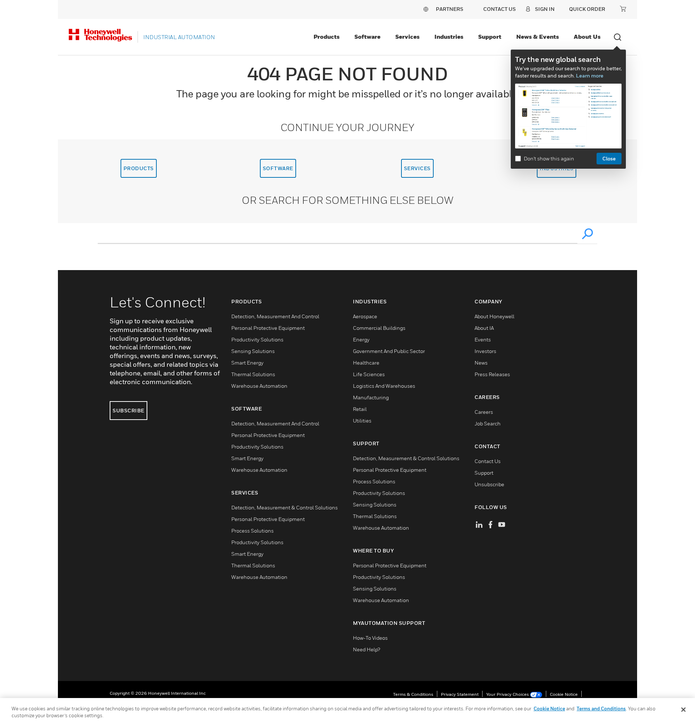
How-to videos (370, 638)
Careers (484, 412)
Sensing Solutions (253, 351)
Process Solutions (252, 530)
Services (407, 36)
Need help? (366, 649)
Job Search (488, 423)
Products (326, 36)
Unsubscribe (489, 484)
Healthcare (366, 363)
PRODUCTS (138, 168)
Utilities (362, 420)
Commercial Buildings (379, 328)
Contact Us (488, 461)
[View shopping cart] (623, 8)
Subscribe (128, 410)
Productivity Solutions (257, 339)
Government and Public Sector (389, 351)
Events (483, 339)
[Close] (683, 710)
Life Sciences (369, 374)
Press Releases (492, 374)
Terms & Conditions (413, 694)
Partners (449, 9)
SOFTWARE (278, 168)
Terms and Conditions (601, 708)
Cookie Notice (564, 694)
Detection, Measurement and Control (275, 316)
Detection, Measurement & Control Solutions (284, 507)
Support (489, 36)
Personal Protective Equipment (268, 328)
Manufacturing (371, 397)
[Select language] (426, 9)
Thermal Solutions (253, 374)
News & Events (537, 36)
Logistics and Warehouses (384, 386)
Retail (360, 409)
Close (609, 158)
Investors (485, 351)
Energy (361, 339)
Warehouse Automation (259, 386)
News (481, 363)
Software (367, 36)
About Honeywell (494, 316)
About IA (484, 328)
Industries (448, 36)
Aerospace (365, 316)
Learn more (589, 75)
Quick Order (587, 9)
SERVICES (417, 168)
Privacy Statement (460, 694)
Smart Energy (247, 363)
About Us (587, 36)
